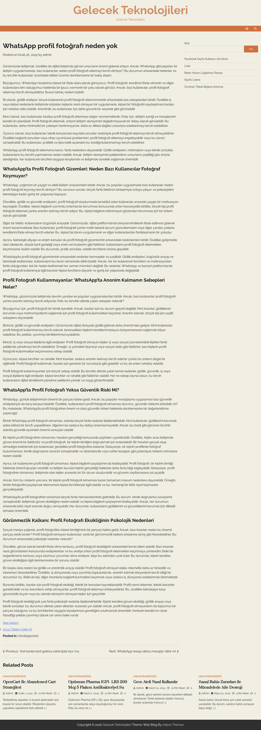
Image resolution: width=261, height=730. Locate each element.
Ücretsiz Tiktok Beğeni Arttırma (203, 86)
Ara (186, 43)
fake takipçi (11, 623)
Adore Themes (173, 725)
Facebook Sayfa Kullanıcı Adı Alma (206, 58)
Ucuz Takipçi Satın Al (17, 629)
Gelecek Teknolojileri (130, 10)
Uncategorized (27, 636)
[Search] (255, 28)
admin (47, 55)
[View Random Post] (247, 29)
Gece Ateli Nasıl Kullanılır (155, 681)
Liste (187, 66)
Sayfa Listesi (192, 79)
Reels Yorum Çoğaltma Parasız (203, 72)
